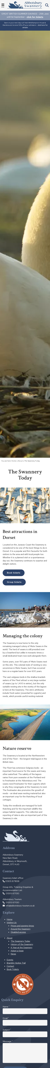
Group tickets (14, 582)
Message (8, 1041)
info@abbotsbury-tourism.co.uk (20, 905)
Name (6, 1006)
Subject (7, 1029)
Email (6, 1018)
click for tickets (35, 17)
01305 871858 (12, 881)
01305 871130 (12, 893)
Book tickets (13, 572)
